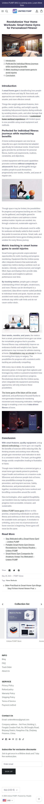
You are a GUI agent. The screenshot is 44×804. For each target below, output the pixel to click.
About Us (6, 671)
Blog (4, 659)
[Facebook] (6, 739)
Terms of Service (9, 701)
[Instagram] (16, 739)
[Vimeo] (13, 739)
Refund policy (7, 689)
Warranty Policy (8, 693)
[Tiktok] (23, 739)
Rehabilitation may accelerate (22, 353)
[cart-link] (41, 11)
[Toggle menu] (2, 11)
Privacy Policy (8, 686)
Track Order (7, 667)
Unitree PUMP (12, 796)
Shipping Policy (8, 697)
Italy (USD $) (9, 790)
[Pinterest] (20, 739)
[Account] (36, 11)
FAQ (4, 663)
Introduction (10, 61)
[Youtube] (9, 739)
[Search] (7, 11)
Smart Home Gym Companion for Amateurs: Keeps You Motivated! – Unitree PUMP (20, 557)
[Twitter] (3, 739)
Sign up (9, 771)
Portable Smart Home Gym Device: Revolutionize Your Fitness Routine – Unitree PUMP (21, 548)
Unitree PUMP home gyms (13, 511)
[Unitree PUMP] (22, 11)
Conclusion (10, 76)
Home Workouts (11, 580)
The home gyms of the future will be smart (19, 393)
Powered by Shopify (24, 796)
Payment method (9, 705)
